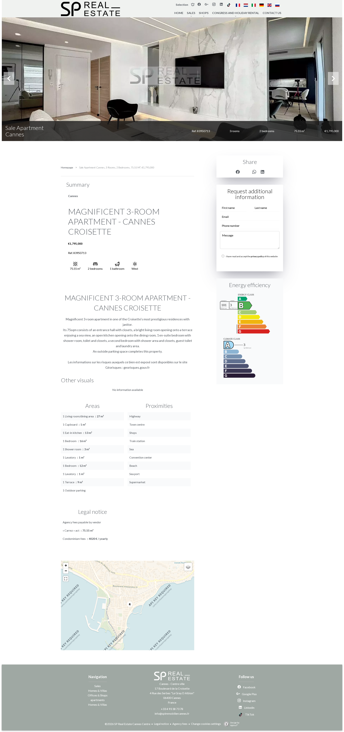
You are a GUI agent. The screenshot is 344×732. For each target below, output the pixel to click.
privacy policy (257, 256)
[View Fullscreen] (65, 578)
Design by (234, 724)
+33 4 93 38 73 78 (172, 709)
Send (250, 264)
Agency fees (179, 723)
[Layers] (188, 567)
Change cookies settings (206, 723)
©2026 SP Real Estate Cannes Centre (127, 724)
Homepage (67, 167)
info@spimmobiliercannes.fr (172, 713)
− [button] (66, 571)
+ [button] (66, 565)
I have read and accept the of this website (252, 256)
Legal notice (161, 723)
